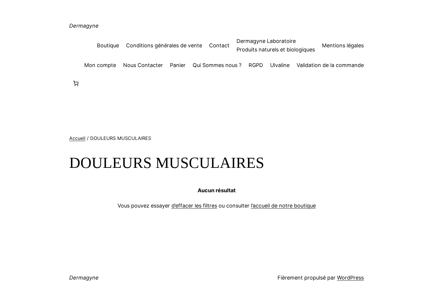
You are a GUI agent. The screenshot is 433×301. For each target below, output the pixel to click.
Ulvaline (280, 65)
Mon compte (100, 65)
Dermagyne (84, 26)
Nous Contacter (143, 65)
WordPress (350, 278)
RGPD (256, 65)
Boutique (108, 45)
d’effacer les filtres (194, 206)
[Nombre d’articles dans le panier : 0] (75, 83)
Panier (178, 65)
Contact (219, 45)
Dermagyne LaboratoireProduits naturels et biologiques (276, 45)
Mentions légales (343, 45)
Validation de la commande (330, 65)
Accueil (77, 138)
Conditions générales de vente (164, 45)
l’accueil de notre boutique (283, 206)
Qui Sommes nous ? (217, 65)
